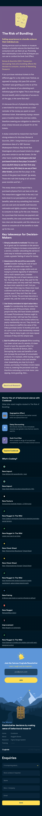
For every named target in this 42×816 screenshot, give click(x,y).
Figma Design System (18, 740)
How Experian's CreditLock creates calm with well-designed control (19, 644)
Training (5, 743)
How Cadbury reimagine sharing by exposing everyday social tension (20, 520)
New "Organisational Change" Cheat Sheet (16, 566)
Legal (13, 743)
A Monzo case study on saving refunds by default (18, 598)
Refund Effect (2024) (9, 613)
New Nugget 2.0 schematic (11, 628)
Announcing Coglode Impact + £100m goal (16, 504)
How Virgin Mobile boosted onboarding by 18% (18, 489)
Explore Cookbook (11, 451)
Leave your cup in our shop (11, 536)
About (4, 736)
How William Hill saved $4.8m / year (14, 474)
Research (5, 740)
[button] (21, 765)
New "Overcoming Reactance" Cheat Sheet (17, 551)
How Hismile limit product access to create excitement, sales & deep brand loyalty (16, 582)
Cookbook (14, 733)
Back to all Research (12, 385)
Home (4, 733)
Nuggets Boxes (16, 736)
